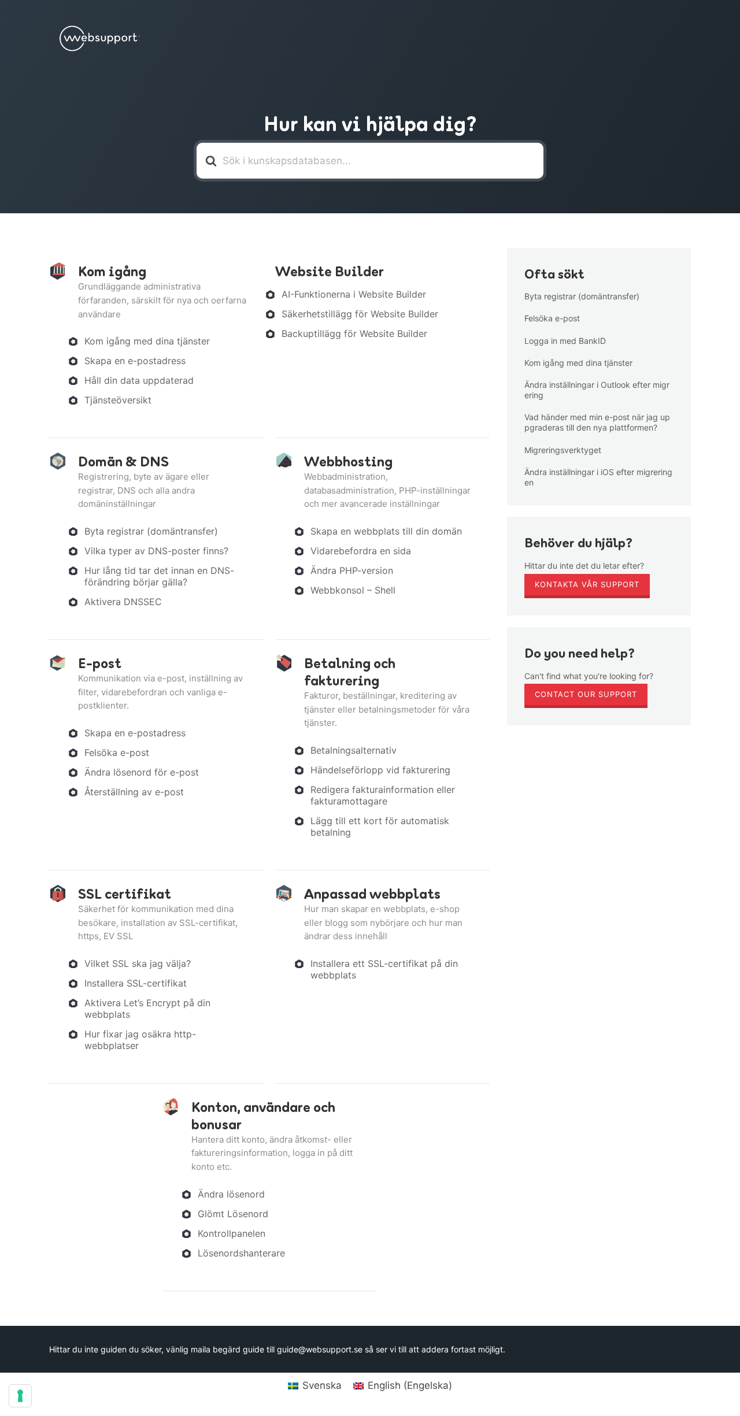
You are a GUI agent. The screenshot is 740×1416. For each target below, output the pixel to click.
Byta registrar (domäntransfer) (151, 531)
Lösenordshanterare (241, 1253)
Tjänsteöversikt (117, 400)
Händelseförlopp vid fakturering (380, 770)
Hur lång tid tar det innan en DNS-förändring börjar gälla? (159, 576)
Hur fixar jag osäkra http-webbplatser (140, 1039)
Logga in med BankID (565, 341)
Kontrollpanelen (231, 1233)
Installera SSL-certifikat (135, 983)
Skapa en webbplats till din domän (386, 531)
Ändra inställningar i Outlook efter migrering (596, 390)
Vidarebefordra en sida (360, 551)
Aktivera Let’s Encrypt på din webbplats (147, 1008)
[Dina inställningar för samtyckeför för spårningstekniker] (20, 1396)
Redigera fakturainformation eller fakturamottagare (382, 795)
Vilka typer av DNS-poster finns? (156, 551)
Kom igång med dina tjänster (147, 341)
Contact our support (586, 694)
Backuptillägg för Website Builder (354, 333)
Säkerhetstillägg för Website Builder (360, 314)
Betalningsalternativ (353, 750)
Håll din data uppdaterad (139, 380)
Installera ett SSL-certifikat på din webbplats (384, 969)
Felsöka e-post (116, 752)
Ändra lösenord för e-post (141, 772)
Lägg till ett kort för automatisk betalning (379, 826)
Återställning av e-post (134, 792)
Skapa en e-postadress (135, 360)
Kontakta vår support (587, 584)
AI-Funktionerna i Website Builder (354, 294)
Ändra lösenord (231, 1194)
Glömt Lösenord (233, 1213)
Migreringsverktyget (562, 450)
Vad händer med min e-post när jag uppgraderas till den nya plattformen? (597, 422)
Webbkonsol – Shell (352, 590)
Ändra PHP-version (351, 570)
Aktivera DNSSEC (123, 601)
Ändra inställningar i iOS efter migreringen (598, 477)
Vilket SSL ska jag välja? (137, 963)
